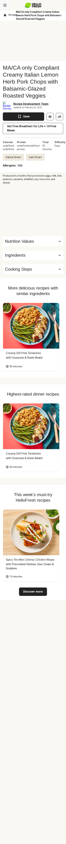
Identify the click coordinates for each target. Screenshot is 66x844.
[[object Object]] (50, 116)
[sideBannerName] (33, 210)
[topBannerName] (33, 26)
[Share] (59, 116)
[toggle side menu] (5, 5)
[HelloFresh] (33, 5)
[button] (33, 255)
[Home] (5, 15)
